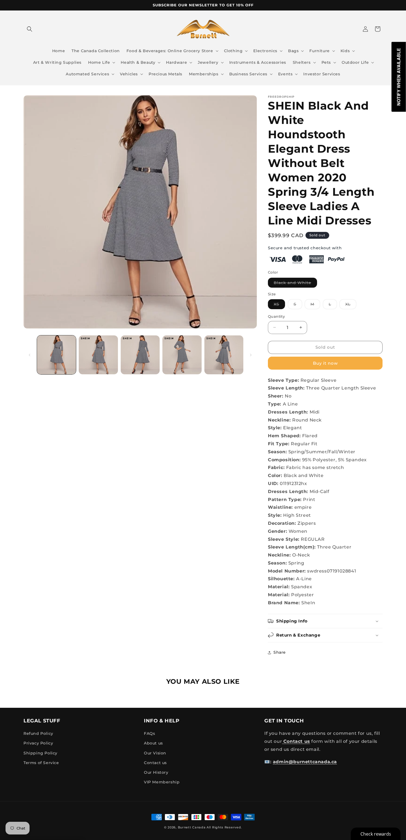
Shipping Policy (40, 753)
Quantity (276, 316)
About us (153, 743)
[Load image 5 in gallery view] (223, 354)
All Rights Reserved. (224, 827)
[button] (29, 29)
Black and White (295, 284)
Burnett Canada (192, 827)
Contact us (155, 762)
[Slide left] (29, 355)
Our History (156, 772)
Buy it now (325, 363)
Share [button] (279, 652)
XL (350, 305)
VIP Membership (162, 782)
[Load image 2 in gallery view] (98, 354)
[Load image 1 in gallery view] (56, 354)
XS (279, 305)
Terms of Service (41, 762)
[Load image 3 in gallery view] (140, 354)
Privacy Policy (38, 743)
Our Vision (155, 753)
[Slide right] (251, 355)
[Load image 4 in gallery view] (181, 354)
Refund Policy (38, 733)
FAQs (149, 733)
